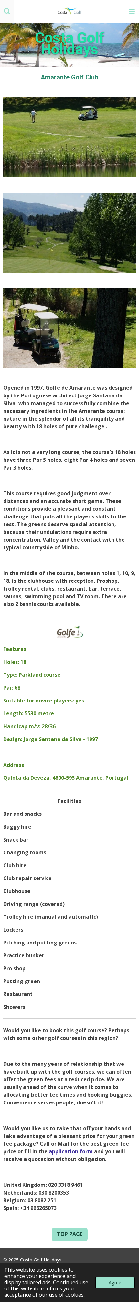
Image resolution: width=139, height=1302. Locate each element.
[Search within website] (7, 11)
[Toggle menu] (132, 11)
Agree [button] (115, 1282)
